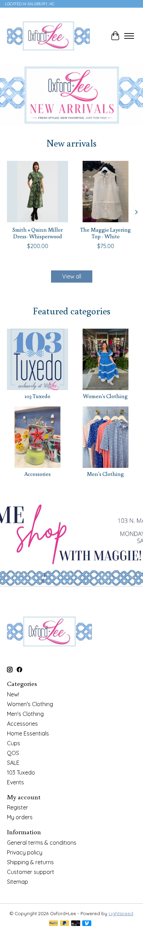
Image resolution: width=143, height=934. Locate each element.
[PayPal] (53, 923)
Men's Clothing (105, 473)
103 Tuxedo (37, 396)
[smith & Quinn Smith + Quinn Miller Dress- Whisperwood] (37, 191)
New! (13, 694)
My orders (20, 817)
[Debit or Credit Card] (75, 923)
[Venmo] (86, 923)
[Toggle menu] (129, 36)
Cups (13, 743)
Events (15, 782)
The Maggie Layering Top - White (105, 233)
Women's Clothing (105, 396)
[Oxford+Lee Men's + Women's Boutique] (48, 36)
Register (17, 807)
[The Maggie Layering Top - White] (105, 191)
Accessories (37, 473)
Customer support (30, 871)
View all (71, 276)
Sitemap (17, 881)
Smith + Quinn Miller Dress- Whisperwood (37, 233)
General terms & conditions (41, 842)
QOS (13, 752)
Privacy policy (24, 852)
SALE (13, 762)
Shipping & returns (30, 862)
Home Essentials (28, 733)
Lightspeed (121, 913)
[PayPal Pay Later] (64, 923)
